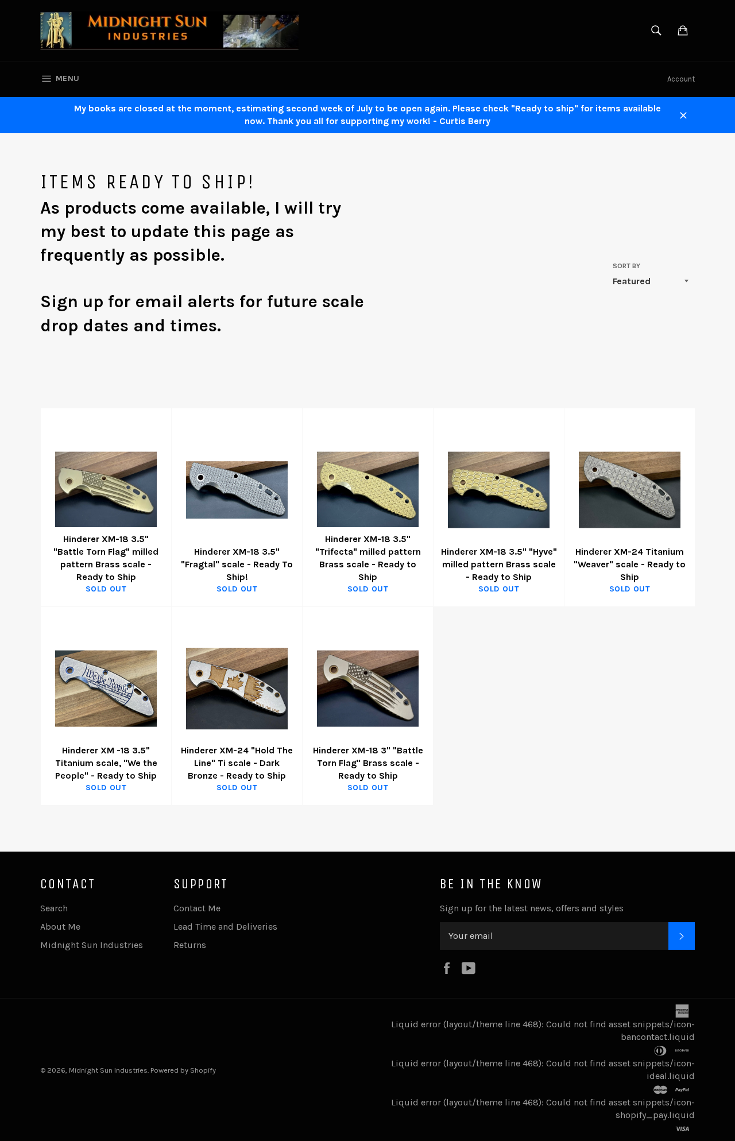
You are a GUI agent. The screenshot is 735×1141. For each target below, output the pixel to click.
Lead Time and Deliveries (225, 926)
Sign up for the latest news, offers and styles (532, 908)
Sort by (626, 266)
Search (54, 908)
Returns (189, 944)
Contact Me (196, 908)
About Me (60, 926)
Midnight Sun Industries (91, 944)
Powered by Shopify (183, 1070)
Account (681, 79)
